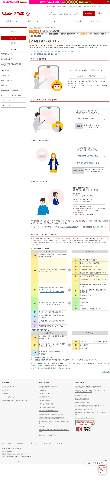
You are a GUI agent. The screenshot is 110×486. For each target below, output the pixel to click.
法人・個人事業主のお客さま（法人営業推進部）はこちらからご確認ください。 (56, 51)
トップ (32, 34)
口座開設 (13, 43)
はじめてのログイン (8, 59)
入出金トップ (5, 75)
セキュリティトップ (8, 100)
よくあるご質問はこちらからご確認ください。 (45, 54)
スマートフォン (6, 105)
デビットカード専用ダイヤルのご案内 (52, 292)
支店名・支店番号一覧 (16, 448)
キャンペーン (5, 70)
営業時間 (35, 248)
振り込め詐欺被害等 (99, 34)
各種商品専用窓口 (53, 34)
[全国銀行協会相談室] (83, 429)
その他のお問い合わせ (83, 34)
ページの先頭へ (106, 372)
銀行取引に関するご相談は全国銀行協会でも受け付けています (50, 368)
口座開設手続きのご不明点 (68, 34)
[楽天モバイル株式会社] (55, 2)
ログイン (13, 38)
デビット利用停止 (66, 227)
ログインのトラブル (41, 34)
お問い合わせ (37, 28)
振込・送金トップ (7, 80)
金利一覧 (4, 85)
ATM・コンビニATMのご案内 (11, 95)
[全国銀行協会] (85, 423)
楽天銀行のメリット (8, 54)
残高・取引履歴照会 (36, 36)
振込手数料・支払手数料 (9, 90)
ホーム (31, 28)
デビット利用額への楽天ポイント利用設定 (44, 364)
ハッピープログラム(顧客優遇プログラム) (11, 64)
